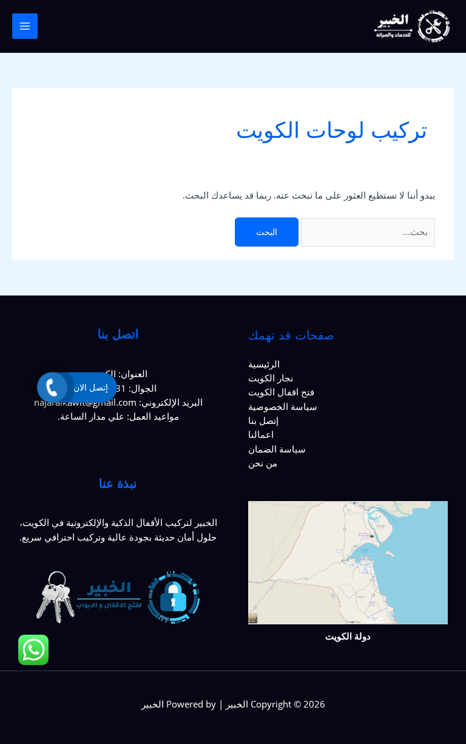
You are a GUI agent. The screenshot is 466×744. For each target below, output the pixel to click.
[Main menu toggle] (25, 26)
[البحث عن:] (367, 231)
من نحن (262, 463)
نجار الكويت (270, 378)
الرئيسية (264, 364)
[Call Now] (52, 387)
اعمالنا (261, 434)
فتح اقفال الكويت (281, 392)
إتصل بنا (263, 420)
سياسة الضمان (277, 449)
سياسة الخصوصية (282, 406)
